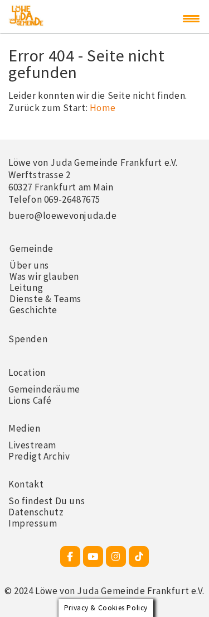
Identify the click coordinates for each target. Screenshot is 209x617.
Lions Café (30, 400)
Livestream (32, 445)
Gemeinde (31, 248)
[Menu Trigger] (191, 18)
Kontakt (25, 484)
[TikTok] (139, 556)
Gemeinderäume (44, 389)
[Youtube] (93, 556)
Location (27, 372)
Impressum (32, 523)
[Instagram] (116, 556)
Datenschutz (36, 512)
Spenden (27, 339)
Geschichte (33, 310)
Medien (24, 428)
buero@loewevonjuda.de (62, 215)
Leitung (26, 287)
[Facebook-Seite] (70, 556)
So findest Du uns (46, 501)
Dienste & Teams (45, 299)
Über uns (29, 265)
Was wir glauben (44, 276)
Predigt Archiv (39, 456)
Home (102, 108)
